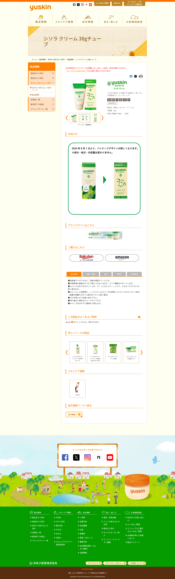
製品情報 (40, 19)
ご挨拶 (82, 517)
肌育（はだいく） (87, 537)
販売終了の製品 (37, 104)
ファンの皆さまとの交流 (112, 523)
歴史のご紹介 (109, 528)
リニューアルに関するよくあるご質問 (135, 529)
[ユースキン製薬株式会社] (40, 7)
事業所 (82, 533)
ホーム (34, 59)
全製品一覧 (35, 99)
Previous (67, 118)
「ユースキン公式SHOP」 (76, 71)
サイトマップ (93, 563)
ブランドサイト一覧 (39, 109)
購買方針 (83, 541)
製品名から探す (37, 73)
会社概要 (83, 525)
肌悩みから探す (37, 78)
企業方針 (83, 521)
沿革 (81, 529)
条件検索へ (72, 414)
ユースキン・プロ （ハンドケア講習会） (134, 2)
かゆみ (58, 529)
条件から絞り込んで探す (56, 59)
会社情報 (87, 19)
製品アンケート (133, 542)
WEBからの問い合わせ (135, 519)
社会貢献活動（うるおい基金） (88, 547)
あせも (58, 533)
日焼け (58, 537)
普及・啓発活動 (110, 517)
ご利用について (136, 563)
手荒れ (58, 517)
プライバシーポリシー (114, 563)
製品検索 (70, 59)
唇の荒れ (59, 525)
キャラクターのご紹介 (112, 534)
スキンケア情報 (64, 19)
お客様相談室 (134, 19)
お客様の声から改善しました (135, 536)
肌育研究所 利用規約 (87, 569)
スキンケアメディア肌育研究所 (64, 543)
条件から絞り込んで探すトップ (42, 88)
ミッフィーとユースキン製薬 (112, 540)
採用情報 (83, 552)
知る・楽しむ (110, 19)
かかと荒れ (60, 521)
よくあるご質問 (102, 3)
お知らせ (117, 3)
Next (102, 118)
